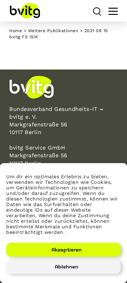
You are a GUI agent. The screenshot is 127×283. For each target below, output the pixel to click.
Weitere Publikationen (53, 30)
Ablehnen (66, 267)
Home (15, 30)
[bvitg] (24, 11)
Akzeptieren (66, 250)
